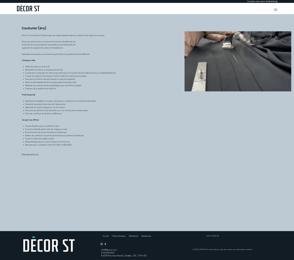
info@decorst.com (109, 249)
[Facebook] (105, 244)
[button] (274, 9)
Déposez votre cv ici (30, 154)
